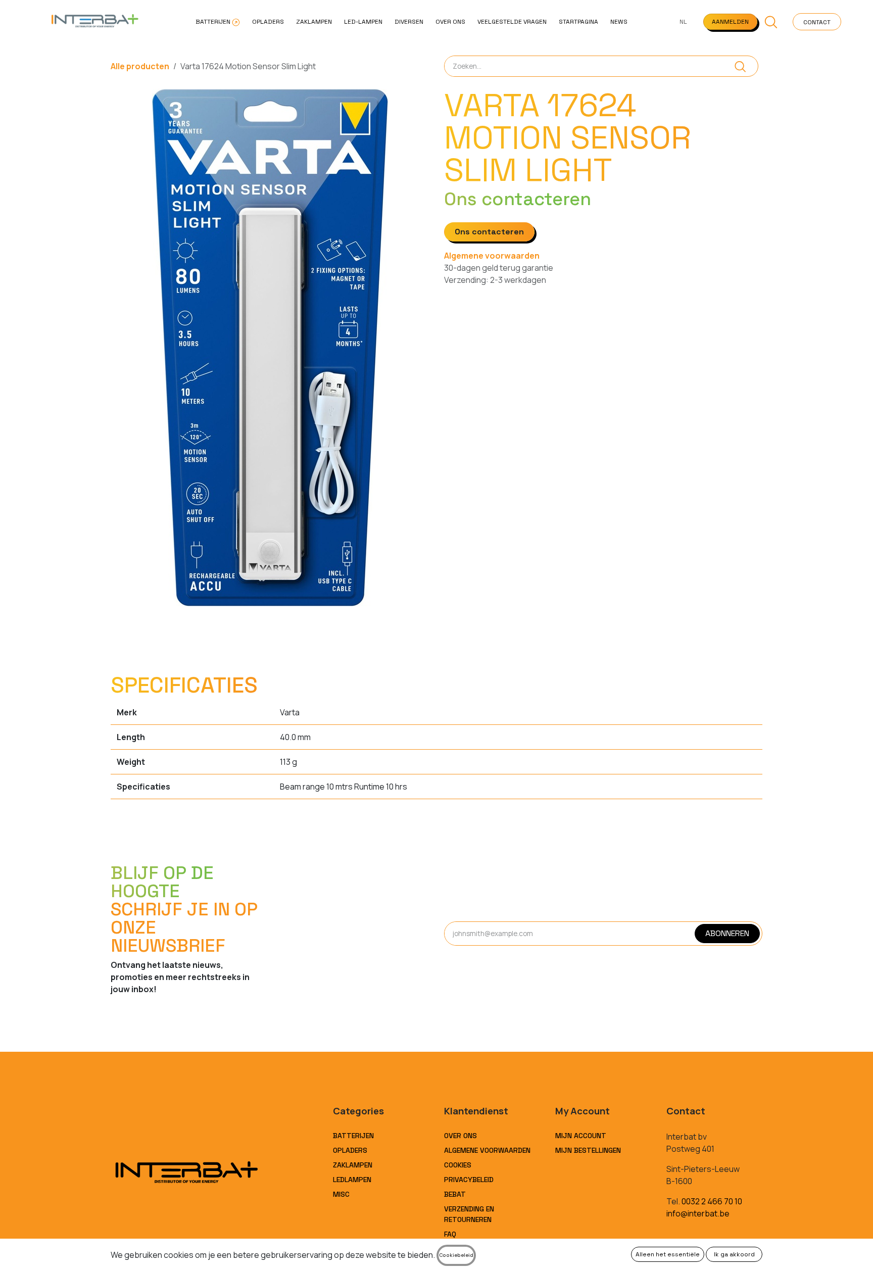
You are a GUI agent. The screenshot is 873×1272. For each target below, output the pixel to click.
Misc (341, 1194)
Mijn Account (580, 1135)
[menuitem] (217, 21)
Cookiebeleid (456, 1255)
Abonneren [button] (727, 933)
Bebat (455, 1194)
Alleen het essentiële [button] (668, 1254)
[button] (771, 21)
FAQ (450, 1234)
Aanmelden (730, 22)
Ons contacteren (489, 231)
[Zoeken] (740, 66)
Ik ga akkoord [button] (734, 1254)
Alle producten (140, 66)
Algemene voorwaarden (492, 255)
